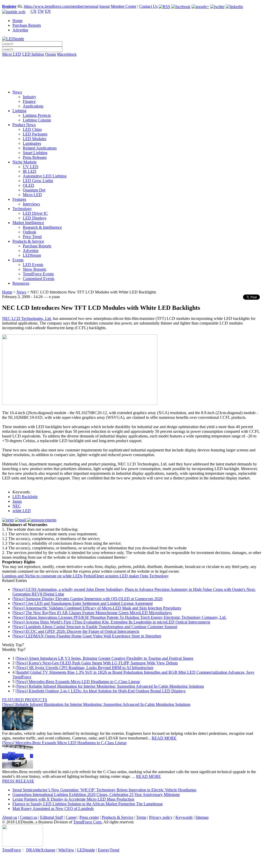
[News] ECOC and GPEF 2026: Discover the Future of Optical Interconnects (75, 631)
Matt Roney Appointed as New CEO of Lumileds (53, 808)
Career (71, 817)
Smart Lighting (35, 152)
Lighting (19, 111)
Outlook (29, 232)
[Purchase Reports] (132, 60)
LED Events (33, 264)
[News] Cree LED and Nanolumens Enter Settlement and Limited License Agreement (82, 603)
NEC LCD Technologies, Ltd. (27, 318)
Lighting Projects (37, 115)
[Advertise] (132, 67)
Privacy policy (161, 817)
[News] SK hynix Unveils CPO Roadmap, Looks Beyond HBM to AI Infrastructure (84, 667)
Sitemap (202, 817)
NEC (16, 506)
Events (18, 260)
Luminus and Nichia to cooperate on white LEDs (42, 576)
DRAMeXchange (40, 850)
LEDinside (86, 850)
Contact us (28, 817)
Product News (24, 125)
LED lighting (33, 54)
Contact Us (148, 6)
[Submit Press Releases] (132, 74)
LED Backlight (25, 496)
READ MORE (164, 738)
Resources (20, 283)
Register (9, 6)
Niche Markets (24, 162)
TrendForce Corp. (87, 822)
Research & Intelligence (42, 227)
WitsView (66, 850)
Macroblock (67, 54)
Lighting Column (37, 120)
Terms (141, 817)
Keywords (184, 817)
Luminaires (32, 143)
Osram (50, 54)
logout (104, 6)
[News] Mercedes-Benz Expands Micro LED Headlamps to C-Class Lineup (78, 681)
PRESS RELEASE (18, 781)
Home (17, 20)
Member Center (123, 6)
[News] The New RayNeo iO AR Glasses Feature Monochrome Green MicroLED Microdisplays (92, 612)
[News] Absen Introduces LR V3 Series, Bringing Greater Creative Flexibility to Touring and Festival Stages (104, 658)
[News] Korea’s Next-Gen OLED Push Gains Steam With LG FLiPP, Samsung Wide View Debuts (97, 663)
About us (9, 817)
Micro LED (11, 54)
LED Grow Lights (38, 180)
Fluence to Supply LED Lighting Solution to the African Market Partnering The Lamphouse (87, 804)
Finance (29, 101)
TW (41, 11)
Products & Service (28, 241)
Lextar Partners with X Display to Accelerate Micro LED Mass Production (73, 799)
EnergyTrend (108, 850)
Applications (33, 106)
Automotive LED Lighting (45, 176)
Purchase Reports (26, 25)
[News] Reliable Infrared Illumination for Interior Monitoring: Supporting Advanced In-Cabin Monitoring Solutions (110, 686)
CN (33, 11)
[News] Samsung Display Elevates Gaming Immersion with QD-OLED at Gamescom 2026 (87, 599)
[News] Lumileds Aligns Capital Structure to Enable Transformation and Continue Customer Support (94, 626)
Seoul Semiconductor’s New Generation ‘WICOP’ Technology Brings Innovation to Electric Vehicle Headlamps (104, 790)
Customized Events (38, 278)
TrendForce (11, 850)
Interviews (31, 204)
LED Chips (32, 129)
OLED (28, 185)
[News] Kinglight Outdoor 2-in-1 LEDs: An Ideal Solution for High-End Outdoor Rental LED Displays (101, 691)
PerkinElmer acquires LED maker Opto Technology (126, 576)
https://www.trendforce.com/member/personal (61, 6)
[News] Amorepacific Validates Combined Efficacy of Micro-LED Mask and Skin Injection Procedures (96, 608)
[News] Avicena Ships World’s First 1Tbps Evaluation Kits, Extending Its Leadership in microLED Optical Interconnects (111, 622)
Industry (29, 97)
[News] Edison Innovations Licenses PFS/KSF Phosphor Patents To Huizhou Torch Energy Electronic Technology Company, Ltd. (119, 617)
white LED (21, 510)
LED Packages (35, 134)
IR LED (29, 171)
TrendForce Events (38, 274)
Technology (22, 208)
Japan (17, 501)
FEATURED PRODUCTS (24, 700)
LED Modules (34, 138)
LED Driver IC (35, 213)
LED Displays (34, 218)
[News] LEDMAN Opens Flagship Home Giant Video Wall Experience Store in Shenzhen (86, 636)
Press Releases (35, 157)
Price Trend (32, 236)
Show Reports (34, 269)
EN (48, 11)
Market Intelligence (28, 222)
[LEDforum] (132, 82)
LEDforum (32, 255)
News (17, 92)
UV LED (30, 166)
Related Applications (40, 148)
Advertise (20, 30)
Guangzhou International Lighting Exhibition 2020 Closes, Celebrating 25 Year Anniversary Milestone (96, 794)
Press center (89, 817)
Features (19, 199)
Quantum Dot (34, 190)
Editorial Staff (51, 817)
